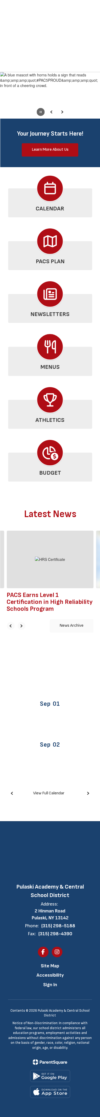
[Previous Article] (11, 626)
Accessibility (50, 975)
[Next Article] (21, 626)
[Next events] (88, 793)
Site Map (50, 966)
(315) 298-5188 (58, 926)
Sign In (50, 985)
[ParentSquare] (50, 1062)
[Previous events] (12, 793)
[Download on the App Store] (50, 1092)
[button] (78, 8)
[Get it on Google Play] (50, 1076)
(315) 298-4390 (55, 934)
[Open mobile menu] (11, 8)
